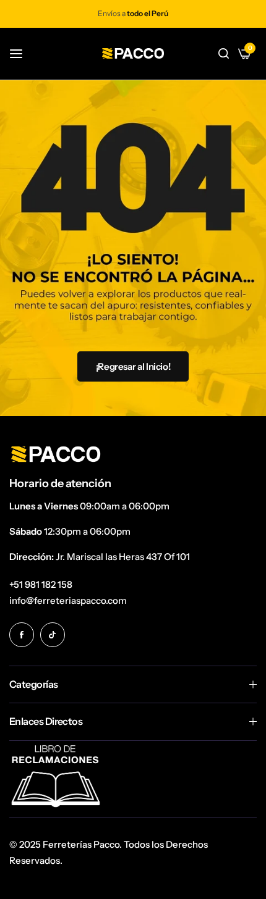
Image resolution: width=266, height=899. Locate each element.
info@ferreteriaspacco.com (68, 600)
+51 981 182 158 (40, 584)
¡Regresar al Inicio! (133, 366)
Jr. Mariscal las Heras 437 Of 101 (123, 556)
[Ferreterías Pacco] (133, 53)
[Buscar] (223, 53)
